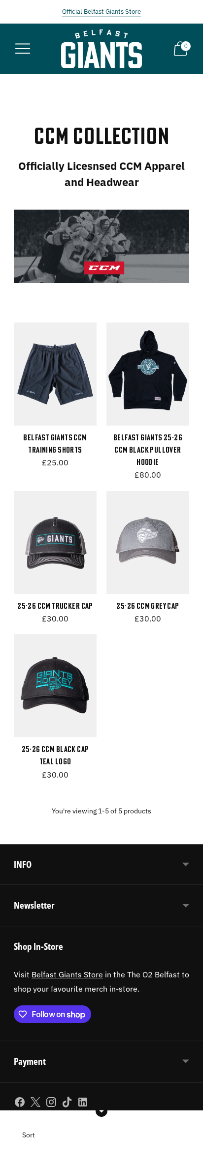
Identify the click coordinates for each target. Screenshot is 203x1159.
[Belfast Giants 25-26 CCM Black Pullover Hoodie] (147, 374)
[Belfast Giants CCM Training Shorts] (55, 374)
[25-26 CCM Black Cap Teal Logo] (55, 685)
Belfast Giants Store (67, 974)
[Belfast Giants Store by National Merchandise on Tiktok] (67, 1104)
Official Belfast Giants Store (101, 11)
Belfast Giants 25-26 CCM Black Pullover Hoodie (147, 450)
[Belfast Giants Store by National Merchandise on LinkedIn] (83, 1104)
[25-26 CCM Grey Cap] (147, 542)
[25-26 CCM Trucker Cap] (55, 542)
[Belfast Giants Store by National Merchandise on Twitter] (35, 1104)
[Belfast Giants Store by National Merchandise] (101, 48)
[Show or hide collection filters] (101, 1111)
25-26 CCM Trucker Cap (55, 605)
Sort (28, 1135)
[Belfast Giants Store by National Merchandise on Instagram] (51, 1104)
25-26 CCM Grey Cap (147, 605)
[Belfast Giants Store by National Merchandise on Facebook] (20, 1104)
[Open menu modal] (22, 48)
